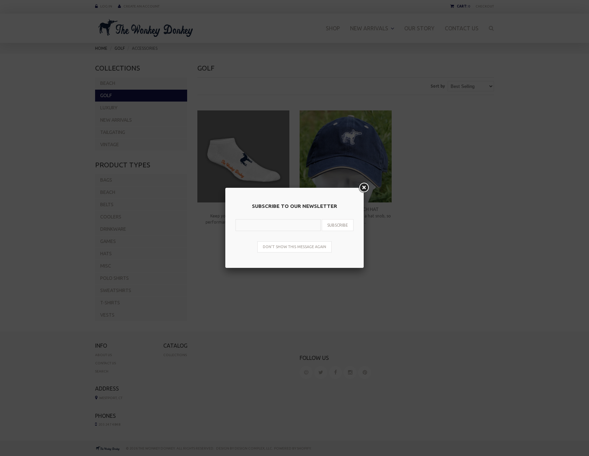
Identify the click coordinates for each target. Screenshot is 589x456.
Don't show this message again (294, 247)
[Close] (364, 188)
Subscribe (337, 225)
